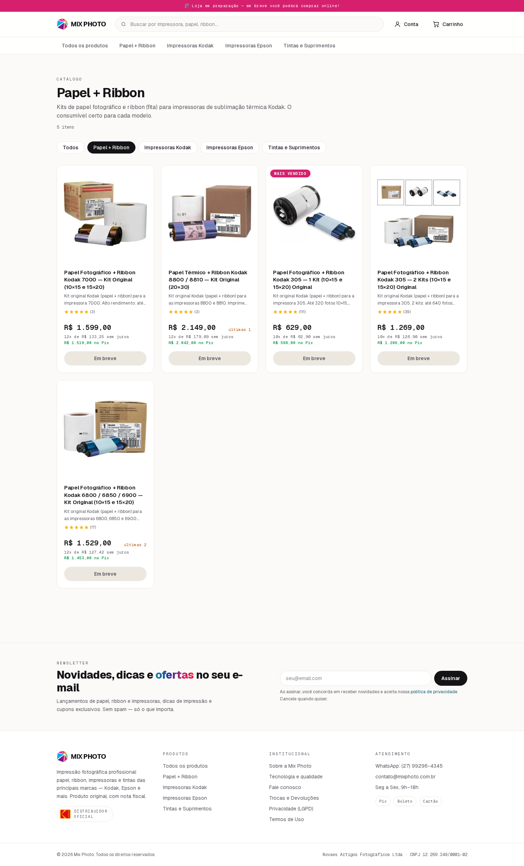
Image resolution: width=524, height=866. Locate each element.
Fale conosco (285, 787)
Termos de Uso (286, 819)
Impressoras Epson (248, 45)
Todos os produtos (85, 45)
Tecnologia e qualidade (296, 776)
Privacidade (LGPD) (291, 808)
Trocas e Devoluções (294, 798)
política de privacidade (434, 692)
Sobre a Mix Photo (290, 766)
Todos (70, 147)
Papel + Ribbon (137, 45)
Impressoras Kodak (190, 45)
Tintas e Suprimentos (309, 45)
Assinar (450, 678)
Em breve (105, 358)
